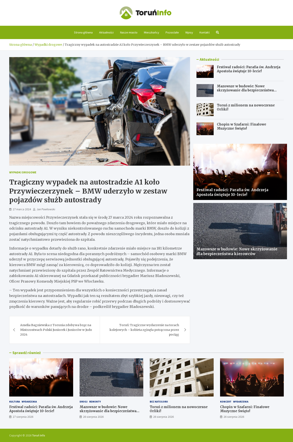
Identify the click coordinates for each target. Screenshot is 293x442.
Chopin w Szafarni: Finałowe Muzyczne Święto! (241, 126)
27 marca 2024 (22, 209)
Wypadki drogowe (22, 172)
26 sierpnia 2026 (93, 417)
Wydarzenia (29, 401)
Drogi (84, 401)
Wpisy (189, 32)
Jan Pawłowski (45, 209)
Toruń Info (38, 435)
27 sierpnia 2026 (23, 417)
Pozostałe (172, 32)
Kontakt (204, 32)
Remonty (95, 401)
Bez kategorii (159, 401)
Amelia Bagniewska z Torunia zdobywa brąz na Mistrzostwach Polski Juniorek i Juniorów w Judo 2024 (56, 330)
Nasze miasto (128, 32)
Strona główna (83, 32)
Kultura (14, 401)
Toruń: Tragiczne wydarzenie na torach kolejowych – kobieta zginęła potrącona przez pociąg (144, 330)
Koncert (225, 401)
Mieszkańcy (151, 32)
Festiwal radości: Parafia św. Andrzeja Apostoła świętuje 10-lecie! (248, 69)
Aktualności (106, 32)
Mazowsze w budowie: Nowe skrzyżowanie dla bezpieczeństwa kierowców (245, 90)
